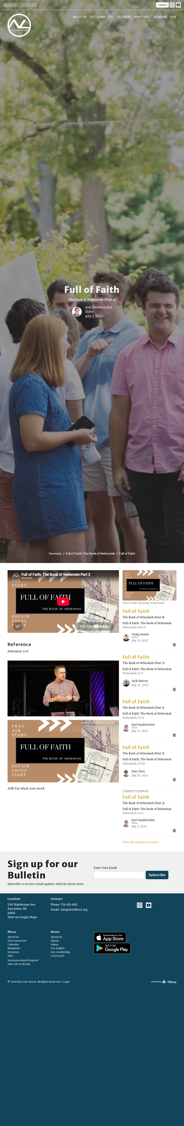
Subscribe (157, 875)
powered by (162, 985)
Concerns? (57, 955)
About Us (80, 17)
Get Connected (101, 17)
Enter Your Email (105, 868)
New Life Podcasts (19, 964)
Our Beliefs (58, 948)
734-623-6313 (69, 904)
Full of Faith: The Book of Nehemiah (90, 553)
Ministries (142, 17)
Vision (54, 944)
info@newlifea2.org (74, 909)
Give (173, 17)
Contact (162, 4)
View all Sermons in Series (141, 842)
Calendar (124, 17)
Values (55, 940)
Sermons (160, 17)
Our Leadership (60, 952)
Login (66, 981)
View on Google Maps (22, 917)
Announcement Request (23, 960)
